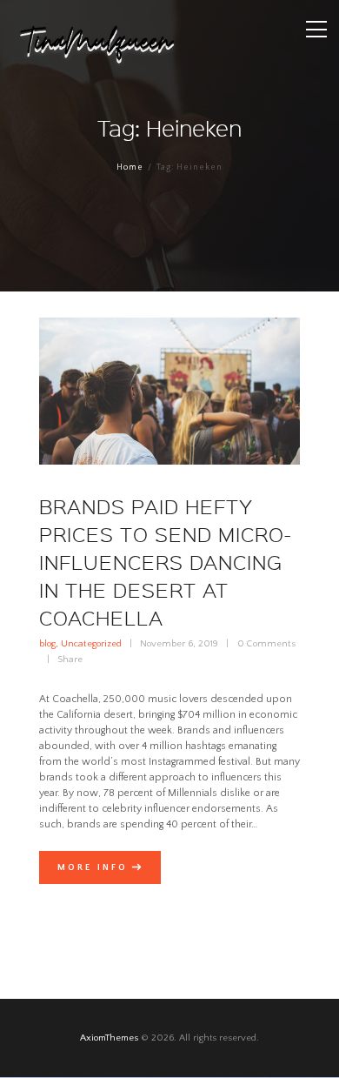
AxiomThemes (109, 1038)
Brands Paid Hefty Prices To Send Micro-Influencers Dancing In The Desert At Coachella (165, 562)
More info (92, 867)
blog (47, 644)
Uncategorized (91, 644)
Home (129, 167)
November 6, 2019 (179, 644)
